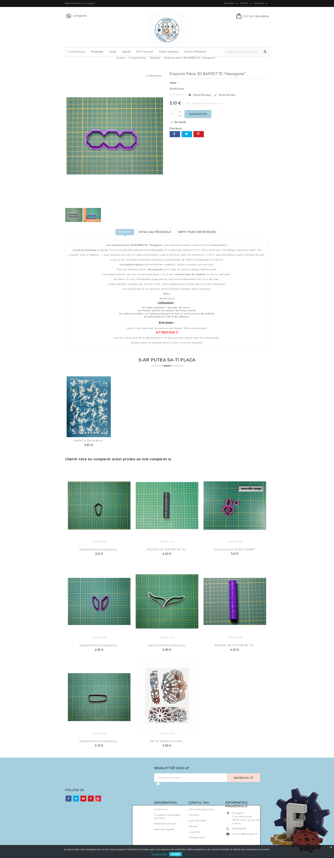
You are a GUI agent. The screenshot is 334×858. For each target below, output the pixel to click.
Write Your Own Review (197, 232)
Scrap (112, 51)
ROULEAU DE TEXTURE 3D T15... (167, 549)
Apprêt (126, 51)
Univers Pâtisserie (195, 51)
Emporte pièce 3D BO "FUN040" (234, 549)
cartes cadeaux (168, 51)
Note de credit (197, 820)
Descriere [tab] (125, 232)
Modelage (97, 51)
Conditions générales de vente (167, 816)
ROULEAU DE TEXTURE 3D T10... (235, 645)
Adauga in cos (198, 114)
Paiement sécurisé (165, 823)
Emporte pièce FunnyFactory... (99, 549)
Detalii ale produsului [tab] (155, 232)
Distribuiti (175, 134)
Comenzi (194, 814)
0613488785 (239, 828)
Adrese (193, 826)
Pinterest (198, 134)
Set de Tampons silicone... (167, 741)
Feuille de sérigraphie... (89, 440)
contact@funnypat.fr (245, 833)
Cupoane (194, 831)
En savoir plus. (160, 854)
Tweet (187, 134)
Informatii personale (201, 809)
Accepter (175, 854)
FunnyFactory (76, 51)
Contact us (161, 809)
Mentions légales (164, 829)
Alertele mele (197, 837)
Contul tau (199, 803)
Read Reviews (199, 95)
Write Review (224, 95)
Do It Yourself (145, 51)
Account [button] (261, 3)
